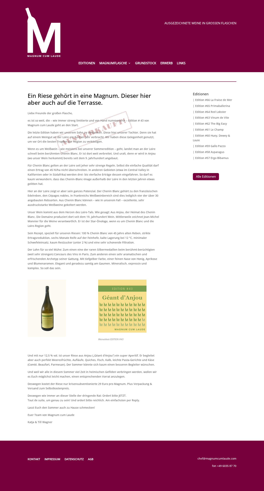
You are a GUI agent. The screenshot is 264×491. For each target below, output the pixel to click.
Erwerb (166, 63)
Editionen (86, 63)
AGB (90, 459)
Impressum (52, 459)
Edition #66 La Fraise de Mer (213, 100)
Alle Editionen (206, 176)
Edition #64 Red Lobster (210, 112)
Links (181, 63)
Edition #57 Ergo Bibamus (212, 158)
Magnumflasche (113, 63)
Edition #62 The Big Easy (211, 123)
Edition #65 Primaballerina (212, 106)
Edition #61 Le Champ (209, 129)
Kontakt (34, 459)
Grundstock (145, 63)
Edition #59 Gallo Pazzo (210, 146)
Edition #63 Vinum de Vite (212, 117)
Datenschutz (74, 459)
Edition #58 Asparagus (209, 152)
